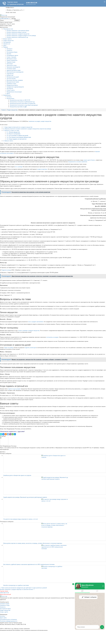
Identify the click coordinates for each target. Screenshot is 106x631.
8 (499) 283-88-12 (5, 18)
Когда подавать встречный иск (16, 139)
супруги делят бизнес (89, 160)
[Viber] (10, 434)
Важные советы (8, 141)
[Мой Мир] (15, 434)
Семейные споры (11, 83)
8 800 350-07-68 (4, 592)
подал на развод (8, 347)
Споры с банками (11, 57)
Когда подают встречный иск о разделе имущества (17, 127)
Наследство (10, 88)
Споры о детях (11, 90)
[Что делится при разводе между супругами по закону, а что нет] (54, 507)
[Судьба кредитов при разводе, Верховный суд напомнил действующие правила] (54, 485)
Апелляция (10, 63)
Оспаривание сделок (12, 55)
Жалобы (9, 53)
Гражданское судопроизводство (15, 87)
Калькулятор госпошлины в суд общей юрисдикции (24, 105)
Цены (4, 45)
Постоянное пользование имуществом (19, 137)
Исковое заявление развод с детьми (16, 32)
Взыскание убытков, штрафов (15, 80)
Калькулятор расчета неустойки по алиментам (22, 103)
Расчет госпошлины (13, 134)
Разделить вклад (5, 270)
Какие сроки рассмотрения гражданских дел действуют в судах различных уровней (23, 588)
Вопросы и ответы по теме (11, 130)
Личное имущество (13, 132)
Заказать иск (6, 44)
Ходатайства (10, 73)
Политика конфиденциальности (8, 621)
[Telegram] (8, 434)
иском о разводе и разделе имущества (29, 330)
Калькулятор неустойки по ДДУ (18, 106)
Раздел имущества (8, 40)
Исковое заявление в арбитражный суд (17, 37)
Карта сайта (3, 617)
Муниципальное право (13, 82)
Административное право (14, 70)
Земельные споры (12, 65)
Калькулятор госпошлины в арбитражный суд (22, 102)
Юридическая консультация (14, 92)
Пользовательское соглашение (8, 619)
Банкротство (10, 75)
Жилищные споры (12, 58)
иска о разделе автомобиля (35, 321)
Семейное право (4, 603)
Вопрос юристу (7, 39)
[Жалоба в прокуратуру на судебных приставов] (54, 574)
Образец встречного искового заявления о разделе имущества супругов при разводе (27, 128)
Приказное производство (13, 67)
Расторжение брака (12, 52)
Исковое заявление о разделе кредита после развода (21, 35)
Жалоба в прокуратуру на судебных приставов (16, 585)
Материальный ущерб (13, 77)
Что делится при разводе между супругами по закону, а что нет (20, 519)
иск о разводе (18, 166)
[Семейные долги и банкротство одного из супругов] (54, 463)
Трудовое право (11, 62)
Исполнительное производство (15, 72)
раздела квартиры (42, 169)
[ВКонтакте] (3, 434)
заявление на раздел (34, 121)
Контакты (9, 97)
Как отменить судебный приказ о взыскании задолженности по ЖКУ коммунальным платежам (28, 564)
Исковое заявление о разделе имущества (18, 34)
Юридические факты (12, 85)
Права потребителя (12, 60)
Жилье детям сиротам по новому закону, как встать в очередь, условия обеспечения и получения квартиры (32, 543)
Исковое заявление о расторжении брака (18, 30)
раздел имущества (46, 121)
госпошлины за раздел (52, 337)
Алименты (9, 50)
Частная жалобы (11, 78)
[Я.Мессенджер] (1, 434)
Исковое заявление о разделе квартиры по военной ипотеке (17, 589)
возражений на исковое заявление (77, 161)
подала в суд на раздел (14, 389)
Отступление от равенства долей (17, 135)
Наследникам (7, 42)
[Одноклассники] (6, 434)
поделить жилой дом (30, 347)
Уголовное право (11, 68)
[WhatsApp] (13, 434)
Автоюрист (9, 49)
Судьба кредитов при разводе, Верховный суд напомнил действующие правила (25, 497)
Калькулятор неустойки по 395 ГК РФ (20, 100)
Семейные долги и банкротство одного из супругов (17, 475)
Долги (8, 93)
